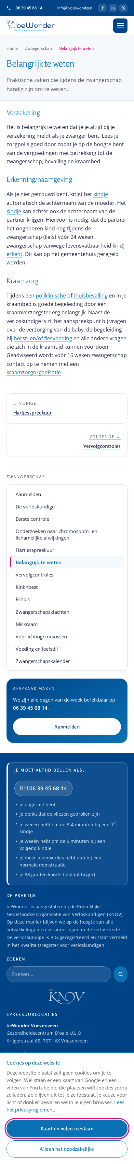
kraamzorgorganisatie (34, 372)
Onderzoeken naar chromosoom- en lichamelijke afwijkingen (56, 534)
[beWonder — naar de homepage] (31, 26)
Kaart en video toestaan (67, 1128)
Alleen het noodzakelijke (67, 1149)
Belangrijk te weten (39, 562)
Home (12, 48)
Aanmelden (28, 494)
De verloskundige (35, 506)
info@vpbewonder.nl (75, 8)
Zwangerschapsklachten (42, 612)
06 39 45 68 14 (29, 8)
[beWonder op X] (123, 8)
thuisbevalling (91, 295)
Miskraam (27, 624)
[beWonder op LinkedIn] (113, 8)
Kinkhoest (27, 587)
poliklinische (51, 295)
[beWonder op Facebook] (102, 8)
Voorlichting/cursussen (41, 636)
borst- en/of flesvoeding (43, 338)
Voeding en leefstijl (37, 649)
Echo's (23, 599)
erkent (14, 254)
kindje (100, 194)
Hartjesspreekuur (35, 550)
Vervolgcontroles (34, 574)
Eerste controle (32, 519)
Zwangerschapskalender (43, 661)
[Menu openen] (120, 25)
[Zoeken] (120, 974)
